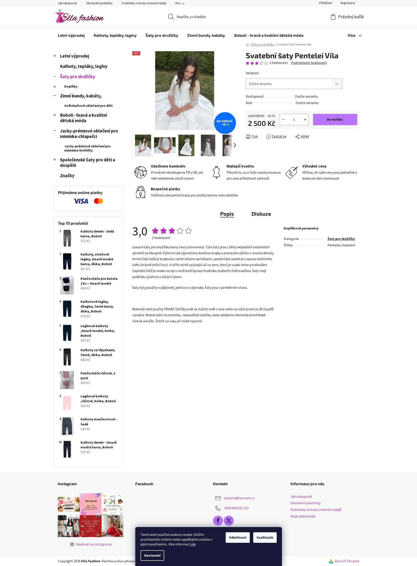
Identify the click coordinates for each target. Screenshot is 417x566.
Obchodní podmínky (99, 3)
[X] (229, 521)
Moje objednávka (302, 516)
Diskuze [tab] (261, 213)
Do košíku (335, 119)
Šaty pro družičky (77, 77)
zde (192, 544)
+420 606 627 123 (236, 508)
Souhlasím (265, 537)
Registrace (348, 3)
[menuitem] (71, 35)
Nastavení (152, 555)
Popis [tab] (227, 213)
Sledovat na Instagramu (94, 544)
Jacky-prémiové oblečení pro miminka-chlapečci (89, 134)
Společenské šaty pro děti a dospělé (87, 163)
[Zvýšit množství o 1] (305, 119)
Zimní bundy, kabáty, (81, 96)
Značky (67, 176)
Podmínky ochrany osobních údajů (144, 3)
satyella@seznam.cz (239, 498)
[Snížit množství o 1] (283, 119)
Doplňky (70, 86)
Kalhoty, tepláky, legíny (83, 66)
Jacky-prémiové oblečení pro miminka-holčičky (87, 148)
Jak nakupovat (67, 3)
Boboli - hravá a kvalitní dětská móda (83, 118)
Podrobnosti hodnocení (309, 62)
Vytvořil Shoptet (347, 561)
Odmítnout (237, 537)
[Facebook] (218, 521)
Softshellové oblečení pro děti (88, 105)
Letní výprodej (74, 56)
